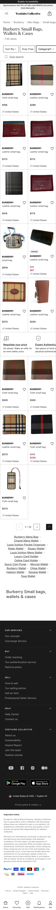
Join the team (13, 750)
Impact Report (13, 745)
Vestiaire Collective (18, 729)
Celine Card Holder (26, 560)
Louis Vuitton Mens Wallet (26, 553)
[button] (49, 13)
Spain (25, 893)
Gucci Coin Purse (15, 564)
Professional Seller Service (20, 698)
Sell (8, 677)
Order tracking (13, 657)
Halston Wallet (15, 572)
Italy (31, 893)
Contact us (11, 719)
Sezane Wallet (37, 572)
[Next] (37, 527)
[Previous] (19, 527)
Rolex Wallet (15, 549)
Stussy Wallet (36, 549)
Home (6, 22)
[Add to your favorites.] (24, 94)
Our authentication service (20, 662)
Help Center (12, 714)
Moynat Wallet (39, 564)
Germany (45, 891)
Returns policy (13, 667)
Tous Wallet (28, 576)
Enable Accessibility (28, 1)
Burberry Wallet (16, 568)
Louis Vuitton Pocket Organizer (26, 545)
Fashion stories (14, 755)
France (8, 891)
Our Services (13, 630)
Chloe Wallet (38, 568)
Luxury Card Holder (26, 556)
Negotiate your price (15, 344)
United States (33, 891)
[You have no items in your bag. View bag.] (49, 13)
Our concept (12, 636)
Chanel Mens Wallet (26, 541)
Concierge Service (16, 641)
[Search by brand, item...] (6, 13)
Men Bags (33, 22)
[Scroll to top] (49, 527)
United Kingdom (19, 891)
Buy (7, 651)
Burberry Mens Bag (26, 537)
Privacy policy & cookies (26, 804)
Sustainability (13, 740)
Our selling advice (15, 688)
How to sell (11, 683)
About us (10, 735)
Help (8, 708)
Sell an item (12, 693)
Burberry (19, 22)
